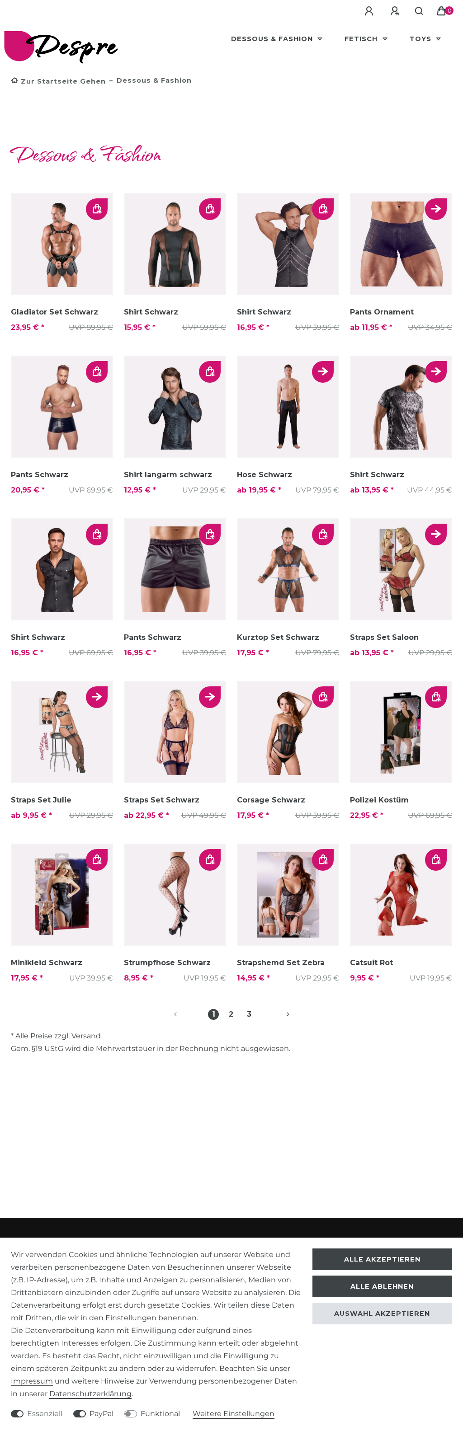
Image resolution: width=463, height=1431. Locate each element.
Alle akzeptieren (382, 1259)
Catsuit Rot (371, 962)
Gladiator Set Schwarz (54, 312)
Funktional (160, 1413)
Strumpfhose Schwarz (167, 962)
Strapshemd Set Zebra (281, 962)
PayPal (101, 1413)
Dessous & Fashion (273, 39)
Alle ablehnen (382, 1286)
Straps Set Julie (41, 800)
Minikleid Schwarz (46, 962)
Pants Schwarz (39, 474)
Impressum (32, 1381)
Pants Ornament (382, 312)
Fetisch (362, 39)
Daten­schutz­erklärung (90, 1393)
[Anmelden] (370, 11)
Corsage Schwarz (271, 800)
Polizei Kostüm (379, 800)
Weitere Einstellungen (233, 1413)
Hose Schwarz (264, 474)
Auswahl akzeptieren (382, 1313)
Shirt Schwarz (151, 312)
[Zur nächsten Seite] (277, 1014)
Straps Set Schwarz (161, 800)
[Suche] (419, 11)
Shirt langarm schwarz (168, 474)
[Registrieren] (396, 11)
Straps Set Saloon (384, 637)
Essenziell (44, 1413)
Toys (422, 39)
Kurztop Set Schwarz (278, 637)
